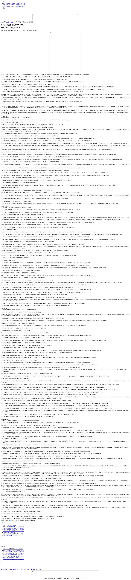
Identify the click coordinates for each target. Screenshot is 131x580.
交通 (17, 3)
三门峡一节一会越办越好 (9, 532)
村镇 (21, 6)
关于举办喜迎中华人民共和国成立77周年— (13, 554)
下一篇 (20, 569)
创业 (21, 4)
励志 (21, 3)
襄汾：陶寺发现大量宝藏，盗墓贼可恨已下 (13, 526)
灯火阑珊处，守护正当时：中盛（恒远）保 (13, 559)
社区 (24, 6)
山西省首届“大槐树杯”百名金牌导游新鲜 (13, 533)
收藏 (24, 3)
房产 (14, 6)
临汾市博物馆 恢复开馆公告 (10, 535)
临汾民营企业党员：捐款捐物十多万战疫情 (13, 528)
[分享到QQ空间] (6, 520)
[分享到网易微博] (12, 520)
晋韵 (4, 4)
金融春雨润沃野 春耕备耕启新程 (11, 557)
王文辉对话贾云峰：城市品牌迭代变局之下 (13, 551)
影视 (24, 4)
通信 (17, 6)
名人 (19, 6)
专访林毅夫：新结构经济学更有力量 (32, 569)
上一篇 (2, 569)
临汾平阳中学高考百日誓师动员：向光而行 (13, 531)
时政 (7, 3)
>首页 (7, 22)
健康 (14, 4)
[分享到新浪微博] (7, 520)
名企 (19, 3)
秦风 (4, 3)
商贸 (12, 6)
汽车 (17, 4)
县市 (9, 3)
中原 (4, 6)
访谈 (9, 4)
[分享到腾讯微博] (9, 520)
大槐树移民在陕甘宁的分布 (11, 569)
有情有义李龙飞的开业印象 (9, 525)
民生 (12, 3)
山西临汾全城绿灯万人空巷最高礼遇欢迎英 (13, 529)
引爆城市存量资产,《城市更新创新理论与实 (13, 550)
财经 (7, 6)
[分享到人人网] (10, 520)
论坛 (9, 6)
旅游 (12, 4)
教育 (14, 3)
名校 (19, 4)
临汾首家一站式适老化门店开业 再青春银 (13, 549)
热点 (7, 4)
